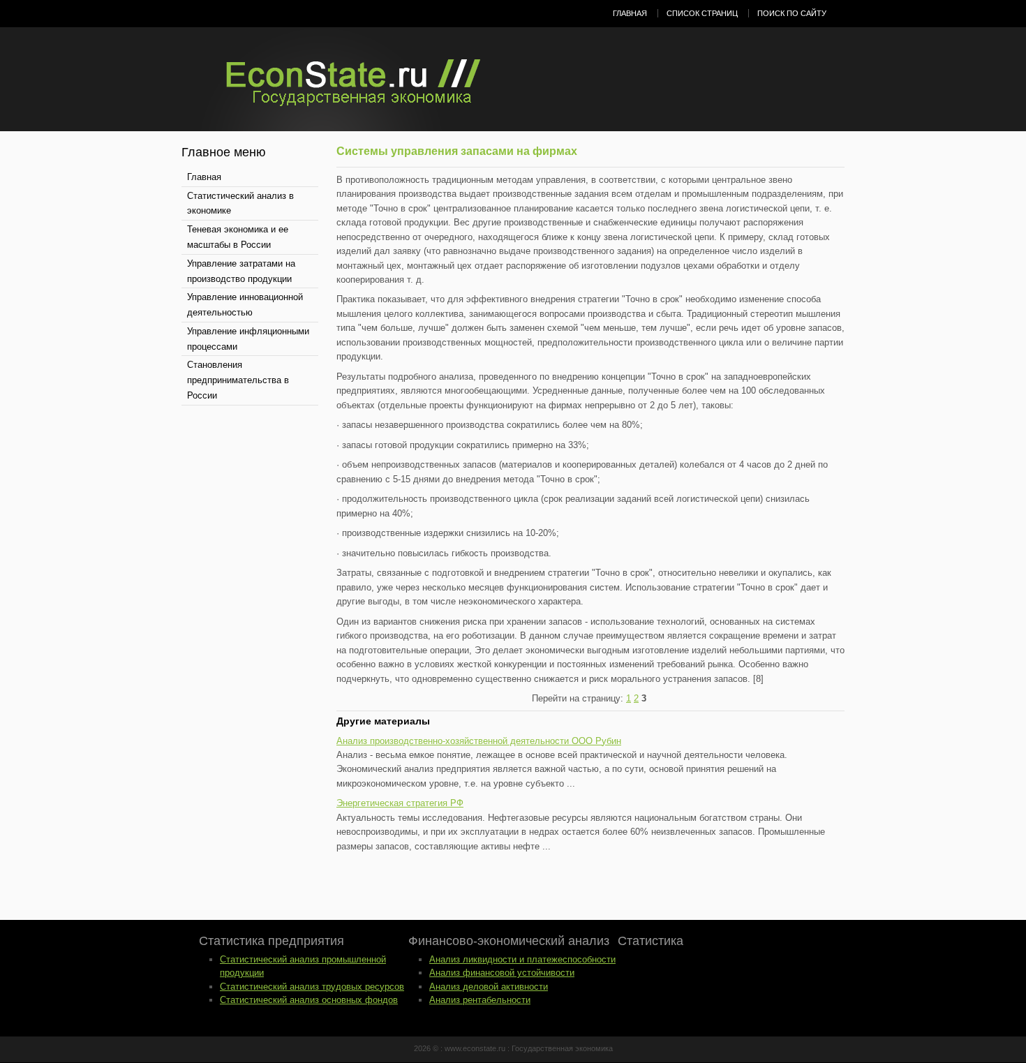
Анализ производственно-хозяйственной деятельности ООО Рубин (478, 741)
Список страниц (702, 13)
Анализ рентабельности (479, 1000)
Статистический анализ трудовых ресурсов (312, 986)
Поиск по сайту (791, 13)
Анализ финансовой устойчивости (501, 972)
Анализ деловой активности (488, 986)
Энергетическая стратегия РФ (399, 803)
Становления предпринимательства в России (238, 380)
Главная (630, 13)
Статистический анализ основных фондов (309, 1000)
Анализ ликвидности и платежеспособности (522, 959)
